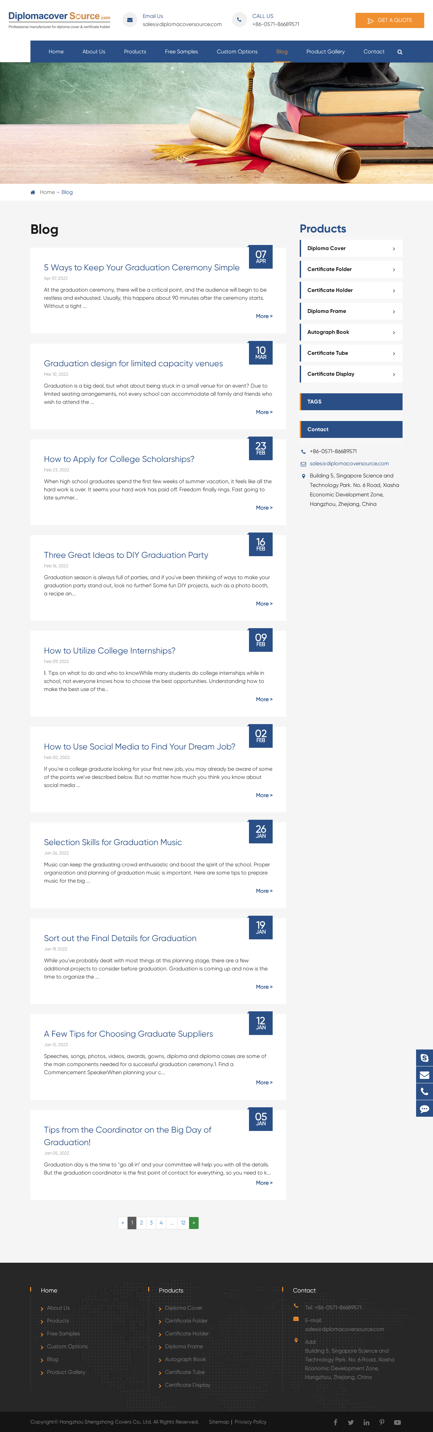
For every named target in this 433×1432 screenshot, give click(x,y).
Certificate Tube (327, 353)
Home (56, 51)
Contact (374, 51)
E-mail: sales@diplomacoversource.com (344, 1324)
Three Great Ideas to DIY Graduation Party (126, 555)
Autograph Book (328, 332)
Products (135, 51)
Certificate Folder (329, 269)
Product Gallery (325, 51)
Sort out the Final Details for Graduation (120, 938)
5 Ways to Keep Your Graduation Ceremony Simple (142, 267)
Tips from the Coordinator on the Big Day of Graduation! (127, 1136)
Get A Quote (394, 20)
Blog (282, 51)
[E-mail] (424, 1074)
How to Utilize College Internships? (110, 651)
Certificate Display (330, 374)
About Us (94, 51)
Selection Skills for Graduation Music (113, 842)
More (262, 316)
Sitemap (219, 1422)
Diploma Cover (326, 248)
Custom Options (237, 51)
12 (183, 1222)
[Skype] (424, 1058)
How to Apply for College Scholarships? (119, 459)
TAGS (314, 401)
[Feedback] (424, 1108)
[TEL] (424, 1091)
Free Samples (181, 51)
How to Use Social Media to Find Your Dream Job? (139, 746)
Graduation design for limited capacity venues (133, 363)
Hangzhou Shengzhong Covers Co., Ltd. (106, 1422)
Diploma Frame (326, 311)
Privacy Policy (251, 1422)
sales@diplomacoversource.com (182, 20)
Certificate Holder (330, 290)
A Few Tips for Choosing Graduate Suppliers (128, 1034)
